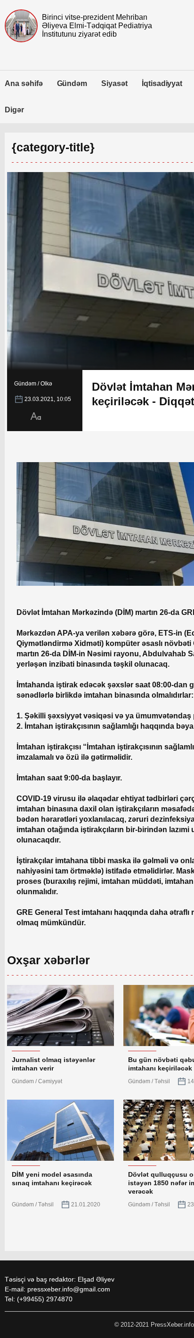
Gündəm (72, 83)
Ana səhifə (24, 83)
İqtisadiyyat (162, 83)
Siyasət (114, 83)
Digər (14, 110)
